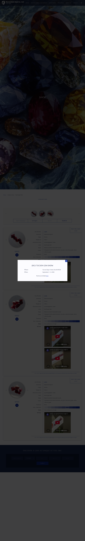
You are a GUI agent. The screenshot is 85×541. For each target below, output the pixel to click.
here (47, 276)
